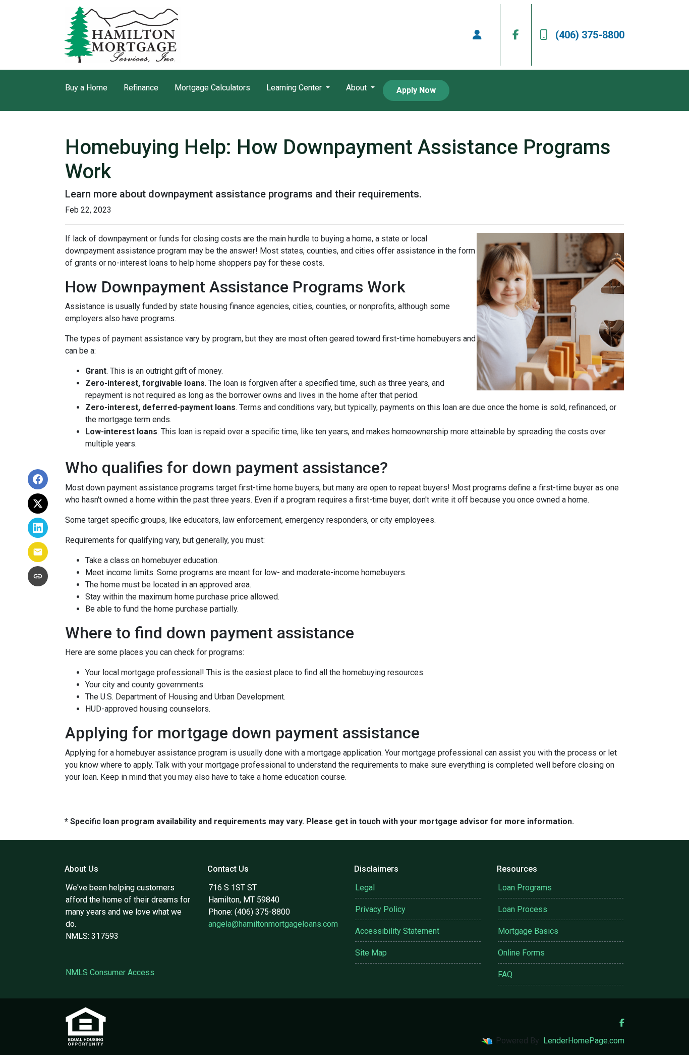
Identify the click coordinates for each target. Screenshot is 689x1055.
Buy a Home (86, 87)
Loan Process (522, 909)
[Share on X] (38, 503)
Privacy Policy (380, 909)
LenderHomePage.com (583, 1040)
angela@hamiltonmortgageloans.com (273, 924)
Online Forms (521, 953)
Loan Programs (525, 887)
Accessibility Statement (397, 931)
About (357, 87)
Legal (365, 887)
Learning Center (295, 87)
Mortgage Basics (528, 931)
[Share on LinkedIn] (38, 528)
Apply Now (416, 90)
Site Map (371, 953)
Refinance (141, 87)
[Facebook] (515, 35)
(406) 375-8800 (589, 35)
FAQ (505, 974)
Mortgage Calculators (212, 87)
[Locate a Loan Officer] (477, 34)
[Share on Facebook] (38, 479)
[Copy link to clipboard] (38, 576)
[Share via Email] (38, 552)
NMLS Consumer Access (110, 972)
